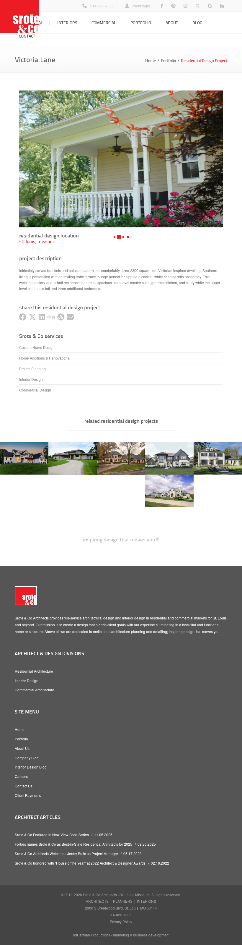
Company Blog (27, 757)
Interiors (67, 22)
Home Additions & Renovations (44, 357)
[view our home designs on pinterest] (173, 6)
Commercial (103, 22)
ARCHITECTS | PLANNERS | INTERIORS (121, 901)
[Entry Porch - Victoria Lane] (121, 158)
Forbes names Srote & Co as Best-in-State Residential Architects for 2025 (73, 844)
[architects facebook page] (162, 6)
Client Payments (28, 795)
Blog (197, 22)
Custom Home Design (37, 347)
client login (141, 5)
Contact (27, 36)
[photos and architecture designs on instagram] (185, 6)
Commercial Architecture (34, 689)
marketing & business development (141, 934)
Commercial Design (35, 389)
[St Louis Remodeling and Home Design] (221, 6)
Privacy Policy (121, 921)
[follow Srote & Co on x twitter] (197, 6)
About (172, 22)
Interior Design (31, 379)
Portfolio (140, 22)
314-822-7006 (120, 914)
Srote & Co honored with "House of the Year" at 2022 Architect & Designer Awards (80, 862)
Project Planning (32, 368)
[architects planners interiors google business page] (209, 6)
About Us (22, 748)
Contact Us (23, 785)
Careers (21, 776)
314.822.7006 (101, 5)
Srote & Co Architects (100, 894)
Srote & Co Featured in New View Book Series (52, 834)
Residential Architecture (34, 671)
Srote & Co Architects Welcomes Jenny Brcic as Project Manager (66, 853)
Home (150, 60)
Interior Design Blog (31, 766)
